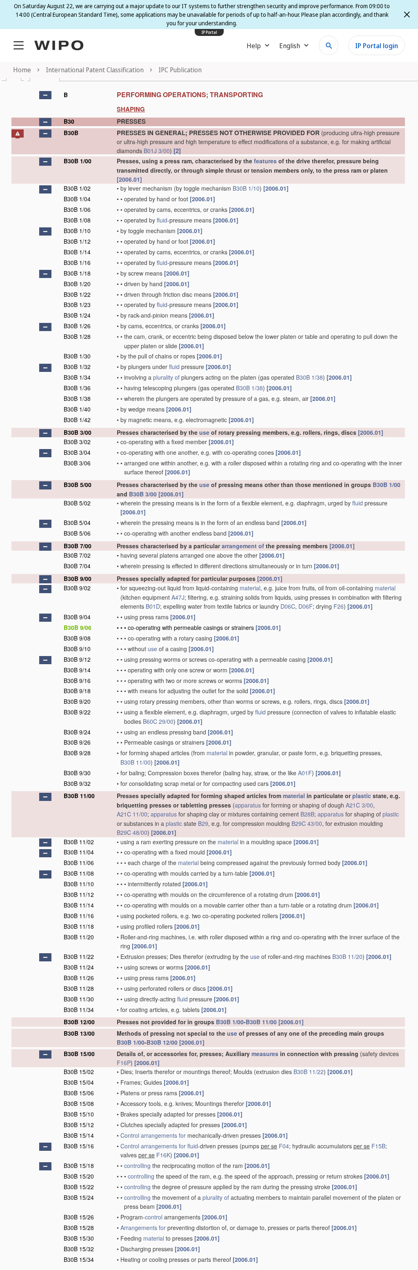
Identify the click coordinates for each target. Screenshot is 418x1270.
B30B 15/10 (79, 1114)
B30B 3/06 (77, 463)
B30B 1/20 (77, 284)
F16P (124, 1063)
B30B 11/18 (79, 926)
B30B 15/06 (79, 1093)
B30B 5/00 (77, 484)
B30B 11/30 (79, 999)
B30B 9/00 (77, 578)
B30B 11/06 (79, 863)
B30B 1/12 (77, 241)
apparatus (248, 805)
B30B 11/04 (79, 852)
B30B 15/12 (79, 1125)
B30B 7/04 (77, 566)
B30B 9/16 (77, 680)
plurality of (166, 377)
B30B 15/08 (79, 1103)
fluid (162, 220)
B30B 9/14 (77, 670)
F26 (339, 606)
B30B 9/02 (77, 588)
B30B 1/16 (77, 262)
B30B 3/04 (77, 452)
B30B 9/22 (77, 712)
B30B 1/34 (77, 377)
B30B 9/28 (77, 753)
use (204, 432)
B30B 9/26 (77, 742)
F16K (163, 1155)
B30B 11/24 (79, 967)
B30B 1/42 (77, 420)
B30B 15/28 (79, 1227)
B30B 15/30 (79, 1238)
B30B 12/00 (79, 1022)
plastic (361, 796)
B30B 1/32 (77, 367)
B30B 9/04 (77, 617)
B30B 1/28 (77, 336)
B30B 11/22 (79, 956)
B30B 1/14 (77, 252)
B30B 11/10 (79, 884)
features (265, 161)
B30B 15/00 (79, 1054)
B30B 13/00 (79, 1033)
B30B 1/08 (77, 220)
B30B (71, 133)
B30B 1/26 (77, 326)
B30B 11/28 (79, 988)
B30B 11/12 (79, 894)
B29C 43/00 (306, 823)
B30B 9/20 (77, 701)
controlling (137, 1165)
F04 (284, 1146)
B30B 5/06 (77, 533)
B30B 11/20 (79, 937)
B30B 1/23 (77, 304)
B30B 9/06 (77, 627)
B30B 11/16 (79, 916)
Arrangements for (143, 1227)
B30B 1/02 (77, 188)
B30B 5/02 (77, 503)
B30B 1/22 (77, 294)
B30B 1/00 (77, 161)
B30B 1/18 (77, 273)
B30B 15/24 (79, 1197)
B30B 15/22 (79, 1187)
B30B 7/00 (77, 546)
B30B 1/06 (77, 209)
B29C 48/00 (132, 832)
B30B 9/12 (77, 659)
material (250, 588)
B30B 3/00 (77, 432)
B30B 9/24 (77, 732)
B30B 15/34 (79, 1259)
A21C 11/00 (132, 814)
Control (129, 1135)
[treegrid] (208, 676)
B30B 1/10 (246, 188)
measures (264, 1054)
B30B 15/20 (79, 1176)
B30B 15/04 (79, 1082)
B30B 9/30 (77, 773)
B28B (307, 814)
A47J (178, 597)
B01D (153, 606)
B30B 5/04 (77, 522)
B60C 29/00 (158, 721)
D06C (287, 606)
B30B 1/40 (77, 409)
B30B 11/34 (79, 1009)
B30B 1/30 (77, 356)
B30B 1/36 (77, 388)
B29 (203, 823)
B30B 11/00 (135, 762)
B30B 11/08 (79, 873)
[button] (45, 95)
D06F (305, 606)
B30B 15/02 (79, 1072)
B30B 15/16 (79, 1146)
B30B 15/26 (79, 1217)
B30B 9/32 (77, 783)
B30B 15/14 (79, 1135)
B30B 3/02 (77, 442)
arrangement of (243, 546)
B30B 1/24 (77, 315)
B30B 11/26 (79, 978)
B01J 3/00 (157, 151)
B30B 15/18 (79, 1165)
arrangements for (163, 1135)
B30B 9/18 (77, 691)
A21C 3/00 (359, 805)
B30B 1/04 (77, 199)
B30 (69, 121)
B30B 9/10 (77, 649)
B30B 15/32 (79, 1249)
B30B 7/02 (77, 555)
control (153, 1217)
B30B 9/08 (77, 638)
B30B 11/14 (79, 905)
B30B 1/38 (309, 377)
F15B (378, 1146)
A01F (305, 773)
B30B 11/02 (79, 842)
